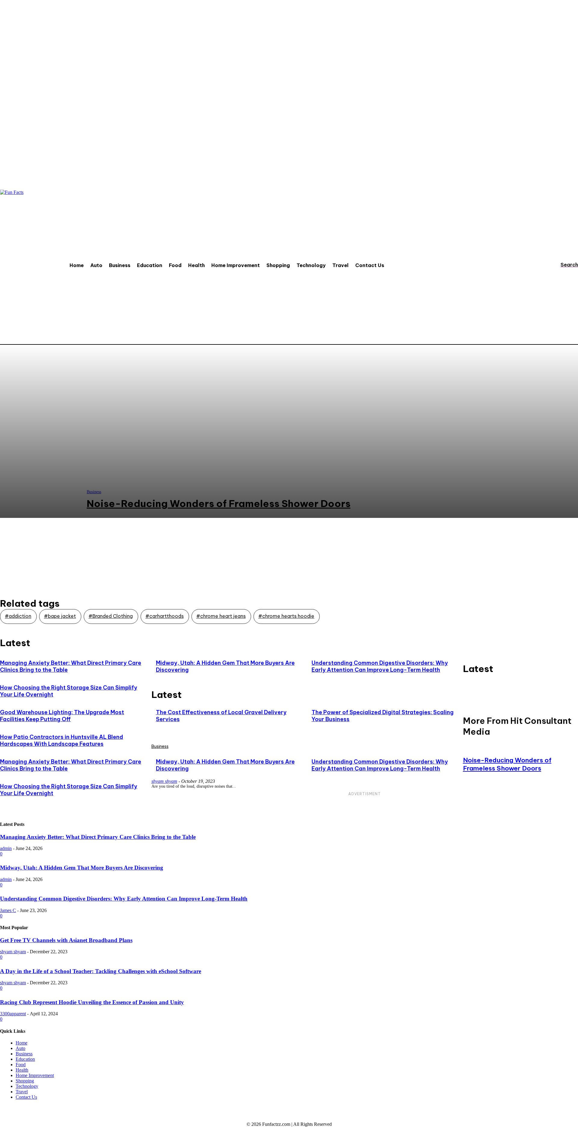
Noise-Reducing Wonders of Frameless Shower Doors (507, 764)
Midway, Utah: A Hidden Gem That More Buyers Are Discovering (81, 867)
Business (160, 746)
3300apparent (13, 1013)
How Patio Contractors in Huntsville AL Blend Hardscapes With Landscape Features (61, 740)
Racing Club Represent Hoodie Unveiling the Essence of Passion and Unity (92, 1002)
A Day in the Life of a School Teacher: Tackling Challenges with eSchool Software (100, 971)
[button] (563, 264)
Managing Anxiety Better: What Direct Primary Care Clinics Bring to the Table (98, 837)
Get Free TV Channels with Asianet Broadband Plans (66, 940)
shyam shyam (164, 781)
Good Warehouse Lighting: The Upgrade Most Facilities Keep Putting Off (62, 716)
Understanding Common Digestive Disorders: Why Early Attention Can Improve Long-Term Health (380, 666)
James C (8, 910)
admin (6, 848)
